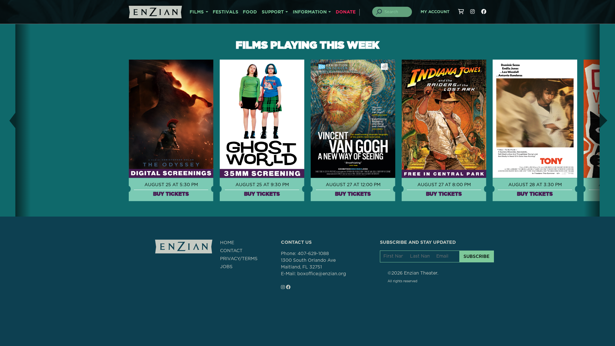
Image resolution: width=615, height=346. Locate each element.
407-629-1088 (313, 253)
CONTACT (231, 251)
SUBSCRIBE (476, 256)
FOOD (250, 12)
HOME (227, 243)
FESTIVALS (225, 12)
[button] (7, 120)
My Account (435, 12)
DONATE (346, 12)
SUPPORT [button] (273, 12)
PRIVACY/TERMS (239, 259)
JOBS (226, 267)
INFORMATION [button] (310, 12)
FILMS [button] (197, 12)
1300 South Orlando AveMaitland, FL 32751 (308, 263)
